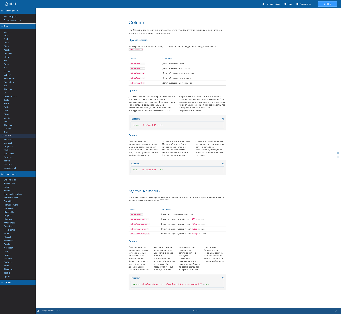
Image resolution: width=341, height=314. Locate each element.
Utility (6, 57)
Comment (8, 53)
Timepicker (9, 269)
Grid (6, 39)
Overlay (7, 129)
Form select (9, 208)
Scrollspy (8, 164)
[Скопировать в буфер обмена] (223, 118)
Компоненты (306, 4)
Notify (6, 251)
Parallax (7, 244)
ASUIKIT (196, 311)
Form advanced (11, 198)
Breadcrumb (9, 78)
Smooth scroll (10, 168)
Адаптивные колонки (338, 157)
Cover (6, 64)
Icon (6, 111)
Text (6, 132)
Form (6, 103)
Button (7, 107)
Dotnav (7, 187)
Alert (6, 121)
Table (6, 100)
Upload (7, 276)
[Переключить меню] (38, 161)
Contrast (8, 143)
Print (6, 35)
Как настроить (11, 17)
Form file (8, 201)
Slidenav (7, 191)
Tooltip (7, 273)
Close (6, 114)
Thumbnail (8, 125)
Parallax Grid (10, 183)
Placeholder (9, 212)
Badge (7, 118)
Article (7, 50)
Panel (6, 43)
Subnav (7, 75)
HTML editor (9, 230)
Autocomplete (10, 223)
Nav (6, 68)
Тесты (7, 282)
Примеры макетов (12, 20)
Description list (10, 96)
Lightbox (8, 219)
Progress (8, 216)
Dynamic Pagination (13, 194)
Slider (6, 233)
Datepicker (8, 226)
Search (7, 255)
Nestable (8, 258)
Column (7, 136)
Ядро (290, 4)
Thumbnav (8, 89)
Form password (11, 205)
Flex (6, 60)
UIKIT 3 (327, 4)
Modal (7, 150)
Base (6, 32)
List (5, 93)
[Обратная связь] (335, 311)
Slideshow (8, 241)
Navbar (7, 71)
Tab (5, 86)
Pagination (9, 82)
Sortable (7, 262)
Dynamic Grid (10, 180)
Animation (8, 139)
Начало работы (273, 4)
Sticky (6, 266)
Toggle (7, 161)
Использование (338, 153)
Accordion (8, 248)
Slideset (7, 237)
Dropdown (8, 146)
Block (6, 46)
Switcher (8, 157)
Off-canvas (9, 154)
